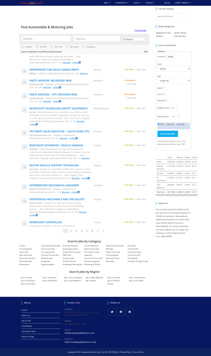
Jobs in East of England (73, 277)
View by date (108, 47)
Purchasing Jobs (112, 255)
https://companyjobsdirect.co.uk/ (80, 342)
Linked (75, 59)
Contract (28, 47)
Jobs (86, 249)
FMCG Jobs (67, 255)
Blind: (159, 88)
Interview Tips (180, 36)
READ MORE (166, 236)
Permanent (74, 47)
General (159, 36)
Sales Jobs (132, 245)
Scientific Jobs (133, 249)
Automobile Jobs (25, 261)
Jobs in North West (49, 280)
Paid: (159, 64)
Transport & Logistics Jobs (138, 261)
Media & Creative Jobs (115, 245)
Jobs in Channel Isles (137, 277)
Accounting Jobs (25, 249)
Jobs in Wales (91, 280)
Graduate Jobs (68, 258)
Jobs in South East (28, 280)
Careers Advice (180, 32)
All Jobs (22, 245)
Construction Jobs (48, 249)
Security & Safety (134, 252)
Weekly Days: (163, 116)
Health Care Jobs (69, 261)
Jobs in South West (28, 284)
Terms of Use (138, 352)
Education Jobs (47, 258)
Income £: (161, 56)
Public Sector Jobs (113, 252)
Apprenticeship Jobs (27, 258)
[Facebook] (121, 312)
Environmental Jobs (70, 245)
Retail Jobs (110, 261)
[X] (112, 312)
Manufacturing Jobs (92, 261)
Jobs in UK (26, 320)
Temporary (90, 47)
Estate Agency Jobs (70, 249)
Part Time (58, 47)
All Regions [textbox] (128, 39)
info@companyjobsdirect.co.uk (79, 333)
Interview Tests (29, 331)
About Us (26, 315)
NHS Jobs (109, 249)
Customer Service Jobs (50, 255)
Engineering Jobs (47, 264)
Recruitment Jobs (112, 258)
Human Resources (91, 245)
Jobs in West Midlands (94, 277)
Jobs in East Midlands (72, 280)
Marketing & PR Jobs (92, 264)
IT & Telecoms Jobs (91, 252)
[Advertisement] (84, 15)
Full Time (43, 47)
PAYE (161, 124)
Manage (67, 59)
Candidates (27, 326)
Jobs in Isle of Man (136, 280)
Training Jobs (133, 258)
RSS (146, 52)
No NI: (160, 94)
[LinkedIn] (129, 312)
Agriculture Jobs (25, 255)
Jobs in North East (49, 277)
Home (24, 310)
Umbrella (180, 124)
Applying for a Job (163, 32)
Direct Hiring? (28, 336)
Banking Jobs (24, 264)
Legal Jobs (88, 255)
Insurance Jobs (93, 249)
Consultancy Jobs (48, 252)
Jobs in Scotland (113, 277)
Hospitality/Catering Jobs (72, 264)
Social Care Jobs (134, 255)
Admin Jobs (23, 252)
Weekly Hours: (163, 107)
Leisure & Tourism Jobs (93, 258)
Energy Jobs (45, 261)
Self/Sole (170, 124)
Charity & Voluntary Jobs (50, 245)
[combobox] (133, 39)
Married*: (161, 100)
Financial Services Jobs (72, 252)
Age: (159, 76)
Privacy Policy (125, 352)
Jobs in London (26, 277)
